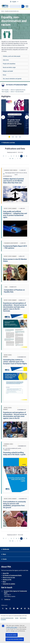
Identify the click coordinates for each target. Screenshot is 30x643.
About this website (4, 618)
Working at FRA (7, 579)
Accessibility (3, 619)
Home (2, 11)
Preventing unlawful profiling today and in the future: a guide (14, 453)
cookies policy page (11, 627)
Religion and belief (8, 71)
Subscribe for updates (9, 584)
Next (27, 117)
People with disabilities (9, 63)
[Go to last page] (20, 158)
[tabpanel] (15, 117)
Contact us (7, 599)
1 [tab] (9, 137)
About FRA (6, 573)
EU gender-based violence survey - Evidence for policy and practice (15, 123)
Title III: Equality (5, 89)
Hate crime (6, 60)
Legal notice (10, 618)
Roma (4, 75)
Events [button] (5, 559)
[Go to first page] (3, 156)
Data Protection (23, 618)
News (4, 581)
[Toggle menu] (26, 6)
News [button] (4, 554)
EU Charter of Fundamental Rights (16, 85)
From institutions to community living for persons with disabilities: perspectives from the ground (14, 504)
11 (24, 156)
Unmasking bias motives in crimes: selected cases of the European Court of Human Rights (15, 362)
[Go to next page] (17, 158)
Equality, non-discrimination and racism (13, 11)
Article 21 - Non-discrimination (17, 91)
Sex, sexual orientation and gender (12, 78)
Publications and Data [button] (9, 142)
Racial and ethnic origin (9, 67)
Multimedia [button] (6, 549)
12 (26, 156)
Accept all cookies (12, 635)
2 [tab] (13, 137)
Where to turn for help (9, 577)
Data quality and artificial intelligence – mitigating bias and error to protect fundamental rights (15, 214)
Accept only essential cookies (15, 639)
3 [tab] (16, 137)
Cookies (16, 618)
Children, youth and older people (11, 56)
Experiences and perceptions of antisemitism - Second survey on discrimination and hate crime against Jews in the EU (15, 415)
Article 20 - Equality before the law (18, 89)
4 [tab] (20, 137)
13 (10, 158)
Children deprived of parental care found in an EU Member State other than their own (13, 181)
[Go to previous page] (6, 156)
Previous (3, 117)
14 (12, 158)
